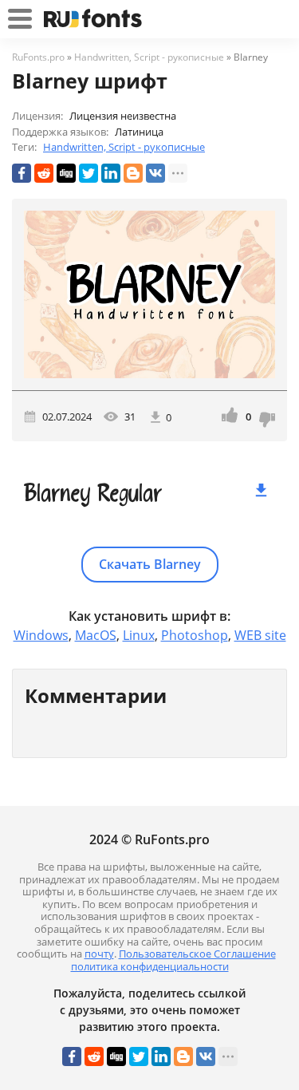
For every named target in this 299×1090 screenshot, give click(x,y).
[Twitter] (88, 173)
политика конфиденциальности (150, 966)
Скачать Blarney (150, 564)
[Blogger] (133, 173)
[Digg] (66, 173)
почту (99, 953)
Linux (139, 635)
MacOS (95, 635)
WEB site (260, 635)
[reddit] (43, 173)
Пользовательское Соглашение (197, 953)
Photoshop (194, 635)
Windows (41, 635)
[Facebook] (21, 173)
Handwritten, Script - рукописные (124, 147)
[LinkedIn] (110, 173)
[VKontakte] (155, 173)
